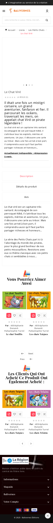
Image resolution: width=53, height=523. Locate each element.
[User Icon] (47, 11)
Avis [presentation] (26, 197)
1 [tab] (23, 85)
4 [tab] (32, 85)
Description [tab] (26, 176)
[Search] (47, 20)
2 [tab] (26, 85)
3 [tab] (29, 85)
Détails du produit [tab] (26, 186)
